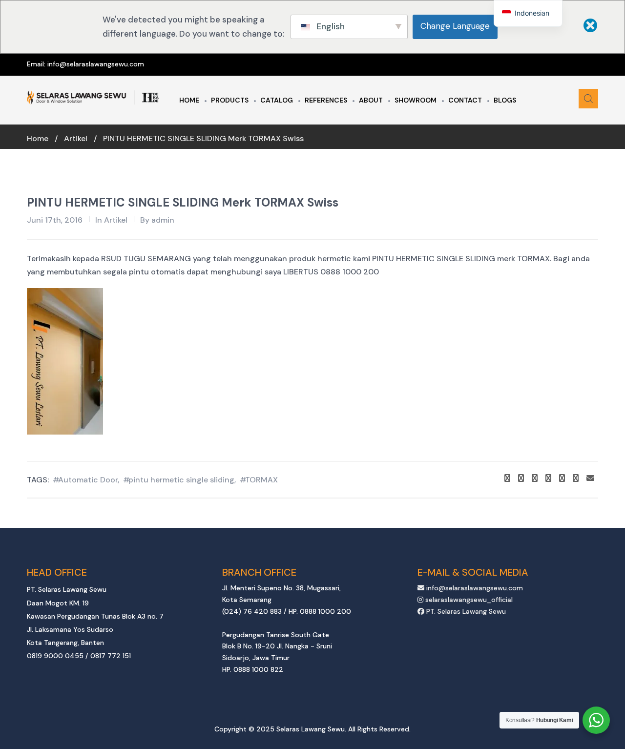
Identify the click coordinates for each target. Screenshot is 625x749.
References (326, 100)
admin (162, 220)
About (371, 100)
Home (189, 100)
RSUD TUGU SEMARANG (146, 258)
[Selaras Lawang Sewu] (93, 97)
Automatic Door (88, 480)
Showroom (416, 100)
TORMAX (261, 480)
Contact (465, 100)
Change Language (455, 26)
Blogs (505, 100)
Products (230, 100)
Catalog (276, 100)
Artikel (75, 138)
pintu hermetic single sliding (181, 480)
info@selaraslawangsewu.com (95, 64)
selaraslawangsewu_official (468, 599)
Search (588, 98)
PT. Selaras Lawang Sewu (465, 611)
